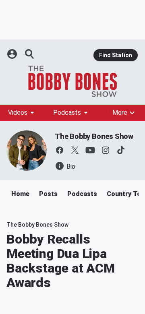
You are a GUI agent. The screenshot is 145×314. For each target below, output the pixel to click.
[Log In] (13, 54)
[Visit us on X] (75, 150)
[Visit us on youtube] (90, 150)
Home (20, 194)
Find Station (115, 55)
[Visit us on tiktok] (121, 150)
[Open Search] (30, 54)
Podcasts (67, 112)
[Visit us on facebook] (59, 150)
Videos (17, 112)
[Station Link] (72, 81)
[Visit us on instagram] (105, 150)
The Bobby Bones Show (94, 136)
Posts (48, 194)
